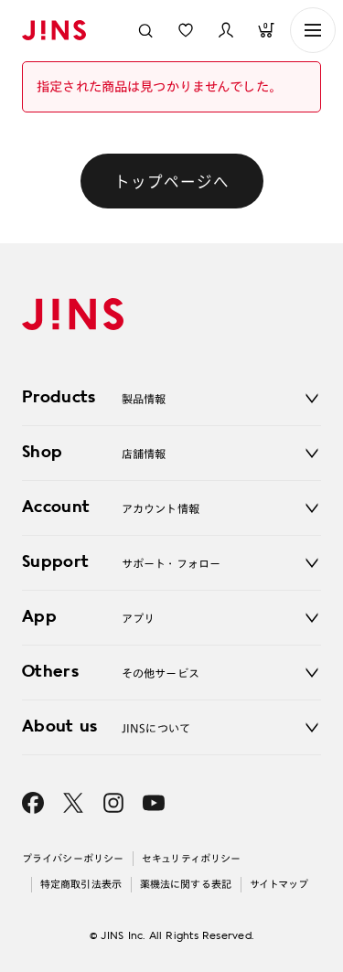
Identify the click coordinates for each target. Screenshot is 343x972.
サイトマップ (279, 884)
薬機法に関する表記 (185, 884)
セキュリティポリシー (191, 858)
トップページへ (172, 181)
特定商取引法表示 (81, 884)
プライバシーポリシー (72, 858)
